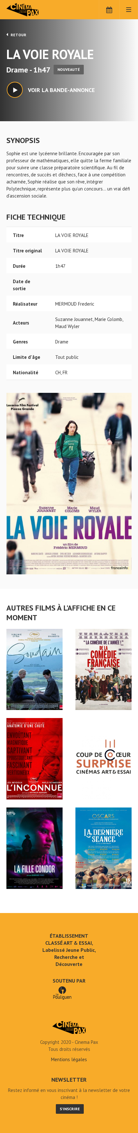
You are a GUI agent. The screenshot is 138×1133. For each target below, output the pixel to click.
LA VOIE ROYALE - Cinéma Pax (69, 1027)
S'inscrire (70, 1108)
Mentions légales (69, 1059)
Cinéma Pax (32, 10)
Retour (18, 34)
